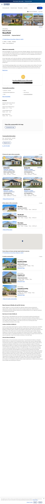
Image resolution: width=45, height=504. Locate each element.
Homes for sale (13, 8)
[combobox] (35, 4)
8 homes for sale (21, 281)
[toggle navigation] (2, 4)
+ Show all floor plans (7, 229)
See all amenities (6, 96)
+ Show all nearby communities (9, 299)
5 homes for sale (21, 268)
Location (25, 8)
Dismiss (40, 502)
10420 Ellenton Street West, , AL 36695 (13, 39)
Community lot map (10, 127)
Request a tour (7, 142)
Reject (35, 502)
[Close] (43, 498)
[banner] (22, 1)
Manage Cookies (29, 502)
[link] (12, 19)
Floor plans (20, 8)
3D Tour (40, 26)
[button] (40, 8)
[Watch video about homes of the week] (22, 76)
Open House (39, 167)
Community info (5, 8)
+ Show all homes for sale (8, 199)
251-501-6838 (7, 146)
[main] (22, 257)
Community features (28, 94)
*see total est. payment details (8, 170)
